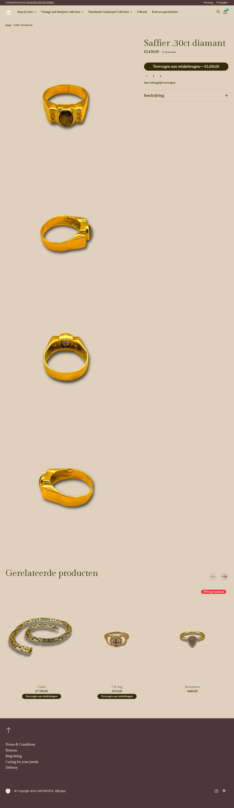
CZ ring (117, 687)
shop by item (25, 11)
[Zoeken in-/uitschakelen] (218, 12)
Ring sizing (14, 756)
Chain (41, 687)
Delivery (12, 768)
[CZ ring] (117, 635)
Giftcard (142, 11)
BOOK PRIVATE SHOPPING (40, 2)
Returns (11, 750)
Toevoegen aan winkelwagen (186, 66)
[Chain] (42, 635)
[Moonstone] (192, 635)
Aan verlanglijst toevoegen (159, 82)
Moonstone (192, 687)
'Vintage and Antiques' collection (60, 11)
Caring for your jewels (22, 762)
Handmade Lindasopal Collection (108, 11)
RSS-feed (60, 791)
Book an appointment (165, 11)
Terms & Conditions (20, 744)
